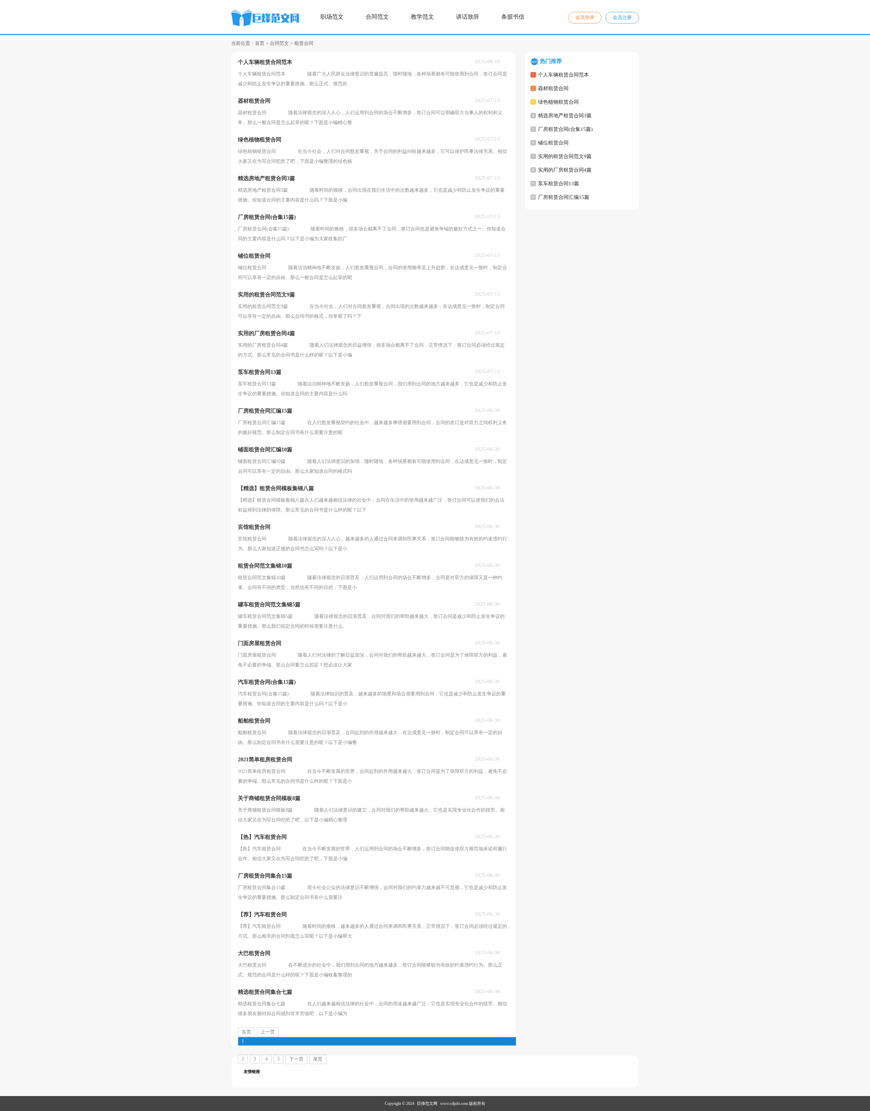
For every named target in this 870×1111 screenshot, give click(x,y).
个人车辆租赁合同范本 (563, 74)
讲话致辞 (467, 17)
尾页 (318, 1059)
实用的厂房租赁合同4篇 (565, 170)
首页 (259, 43)
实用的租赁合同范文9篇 (565, 156)
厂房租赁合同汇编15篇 (563, 197)
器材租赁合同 (553, 88)
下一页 (296, 1059)
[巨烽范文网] (266, 19)
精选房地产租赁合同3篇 (565, 115)
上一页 (268, 1032)
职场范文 (332, 17)
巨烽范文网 (427, 1103)
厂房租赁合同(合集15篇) (565, 129)
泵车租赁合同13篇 (558, 183)
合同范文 (377, 17)
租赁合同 (303, 43)
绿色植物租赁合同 (558, 102)
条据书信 (512, 17)
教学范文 (422, 17)
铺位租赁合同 (553, 142)
